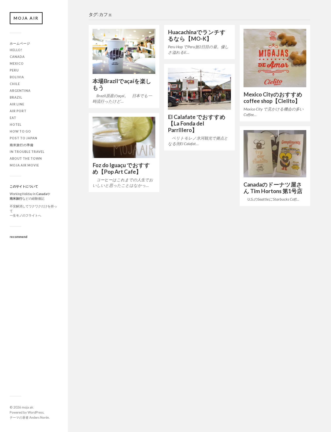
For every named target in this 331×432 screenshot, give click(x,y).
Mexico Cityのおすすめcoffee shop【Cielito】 (273, 97)
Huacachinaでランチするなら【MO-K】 (197, 35)
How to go (20, 131)
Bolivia (17, 77)
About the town (26, 158)
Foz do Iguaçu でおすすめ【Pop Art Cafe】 (121, 168)
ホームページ (20, 43)
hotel (16, 124)
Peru (14, 70)
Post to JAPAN (23, 138)
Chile (15, 84)
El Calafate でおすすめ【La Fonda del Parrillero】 (197, 123)
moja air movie (24, 165)
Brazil (16, 97)
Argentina (20, 91)
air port (18, 111)
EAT (13, 118)
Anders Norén (39, 417)
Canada (17, 57)
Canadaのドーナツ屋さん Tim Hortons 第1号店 (273, 187)
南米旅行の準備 (21, 145)
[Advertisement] (34, 314)
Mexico (17, 63)
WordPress (36, 412)
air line (17, 104)
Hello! (16, 50)
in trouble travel (27, 152)
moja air (26, 18)
